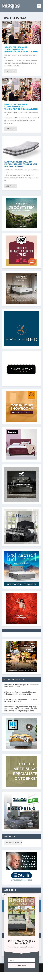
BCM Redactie (12, 55)
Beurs (28, 55)
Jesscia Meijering (13, 112)
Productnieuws (33, 170)
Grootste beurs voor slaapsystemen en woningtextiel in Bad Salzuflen (21, 49)
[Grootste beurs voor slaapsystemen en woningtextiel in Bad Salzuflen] (21, 32)
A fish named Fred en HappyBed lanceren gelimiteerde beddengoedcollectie (20, 693)
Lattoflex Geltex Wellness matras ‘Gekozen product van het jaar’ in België (20, 164)
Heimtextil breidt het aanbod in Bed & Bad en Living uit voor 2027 (20, 700)
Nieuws (32, 55)
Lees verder (10, 71)
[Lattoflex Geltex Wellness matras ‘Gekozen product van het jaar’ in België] (21, 147)
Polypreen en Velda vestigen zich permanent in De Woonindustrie (21, 686)
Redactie (10, 170)
